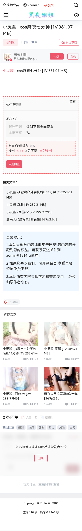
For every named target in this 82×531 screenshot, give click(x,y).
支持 (31, 427)
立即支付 (45, 150)
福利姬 (10, 42)
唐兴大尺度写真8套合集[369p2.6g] (31, 219)
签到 (21, 427)
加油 (62, 427)
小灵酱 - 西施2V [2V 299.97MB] (28, 212)
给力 (51, 427)
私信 (73, 56)
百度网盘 (14, 164)
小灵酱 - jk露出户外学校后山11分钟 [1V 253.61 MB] (19, 353)
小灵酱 (8, 70)
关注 (58, 56)
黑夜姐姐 (53, 503)
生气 (72, 427)
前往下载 (71, 42)
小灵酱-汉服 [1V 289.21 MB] (26, 204)
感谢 (41, 427)
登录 (41, 458)
